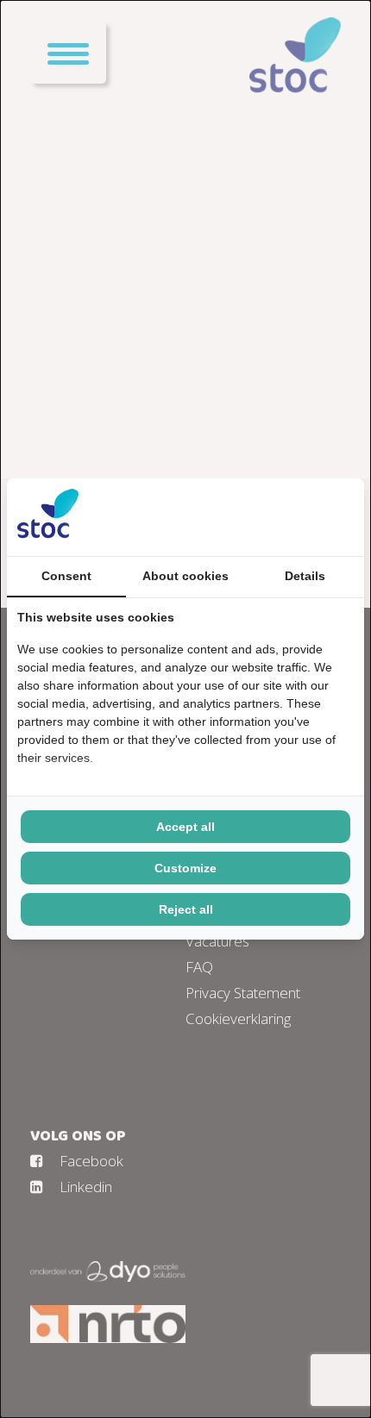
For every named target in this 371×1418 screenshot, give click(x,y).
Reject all (186, 909)
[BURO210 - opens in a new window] (289, 517)
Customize (185, 868)
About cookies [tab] (185, 576)
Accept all (185, 827)
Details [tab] (305, 576)
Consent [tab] (66, 576)
